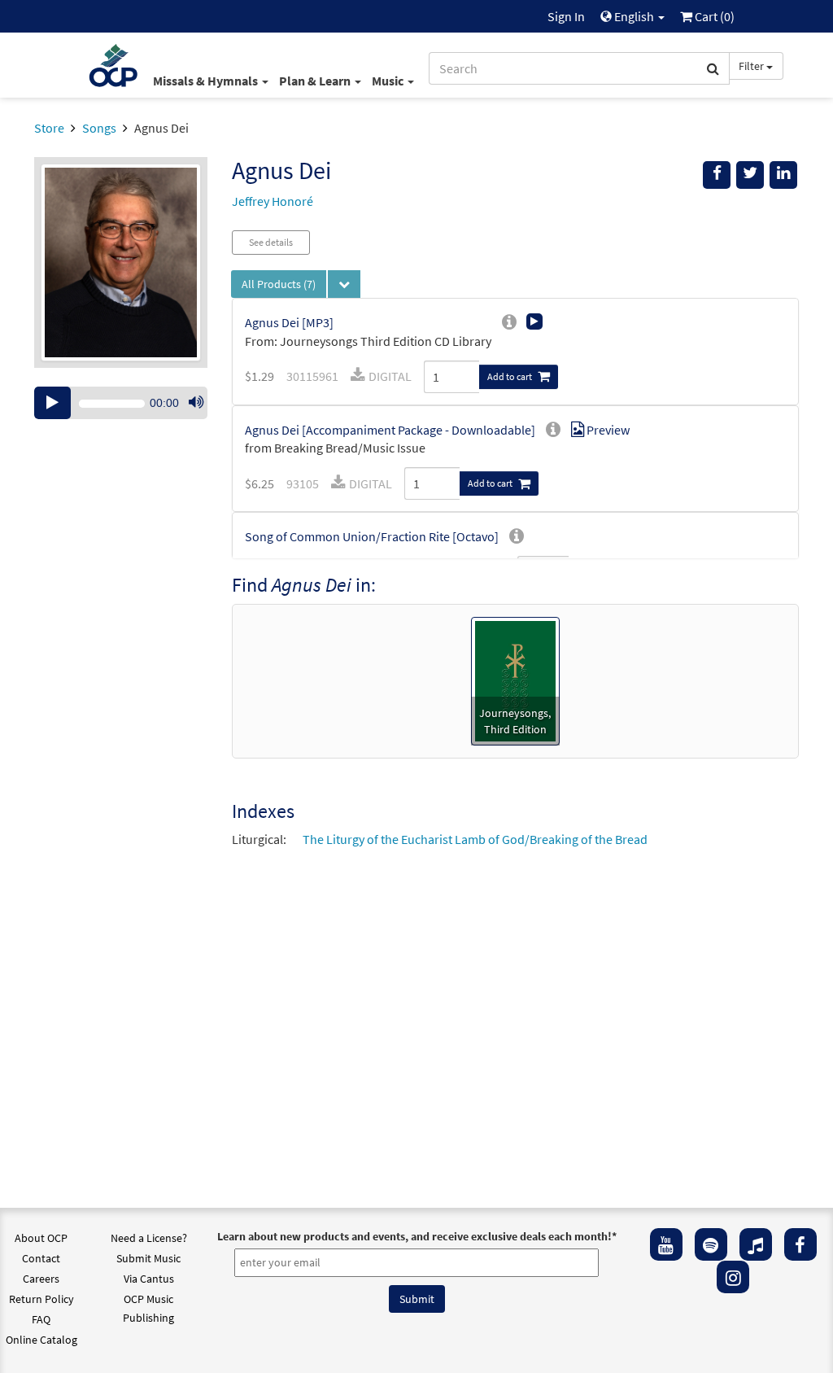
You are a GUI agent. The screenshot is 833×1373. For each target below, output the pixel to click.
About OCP (41, 1238)
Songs (99, 128)
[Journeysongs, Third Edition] (515, 679)
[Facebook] (800, 1244)
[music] (755, 1244)
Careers (41, 1278)
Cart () (713, 16)
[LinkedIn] (783, 175)
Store (49, 128)
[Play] (52, 403)
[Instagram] (733, 1277)
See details (271, 242)
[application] (120, 403)
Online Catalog (41, 1339)
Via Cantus (149, 1278)
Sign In (566, 16)
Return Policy (41, 1299)
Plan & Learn (316, 80)
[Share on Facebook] (717, 175)
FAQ (41, 1319)
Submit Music (148, 1258)
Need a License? (149, 1238)
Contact (41, 1258)
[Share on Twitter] (750, 175)
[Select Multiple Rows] (344, 284)
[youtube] (666, 1244)
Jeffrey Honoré (272, 201)
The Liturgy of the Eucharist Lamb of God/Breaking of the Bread (475, 839)
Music (389, 80)
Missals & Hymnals (206, 80)
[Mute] (196, 402)
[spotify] (711, 1244)
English (634, 16)
